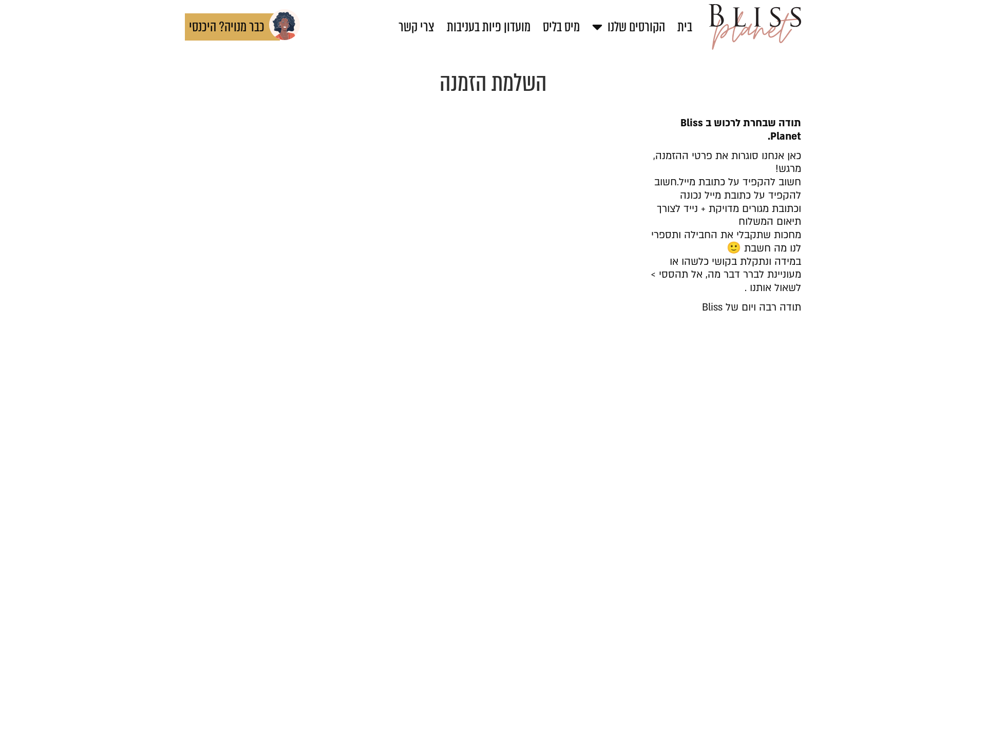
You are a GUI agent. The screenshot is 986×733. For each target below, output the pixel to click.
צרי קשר (416, 26)
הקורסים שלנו (636, 26)
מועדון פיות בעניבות (488, 26)
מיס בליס (561, 26)
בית (684, 26)
